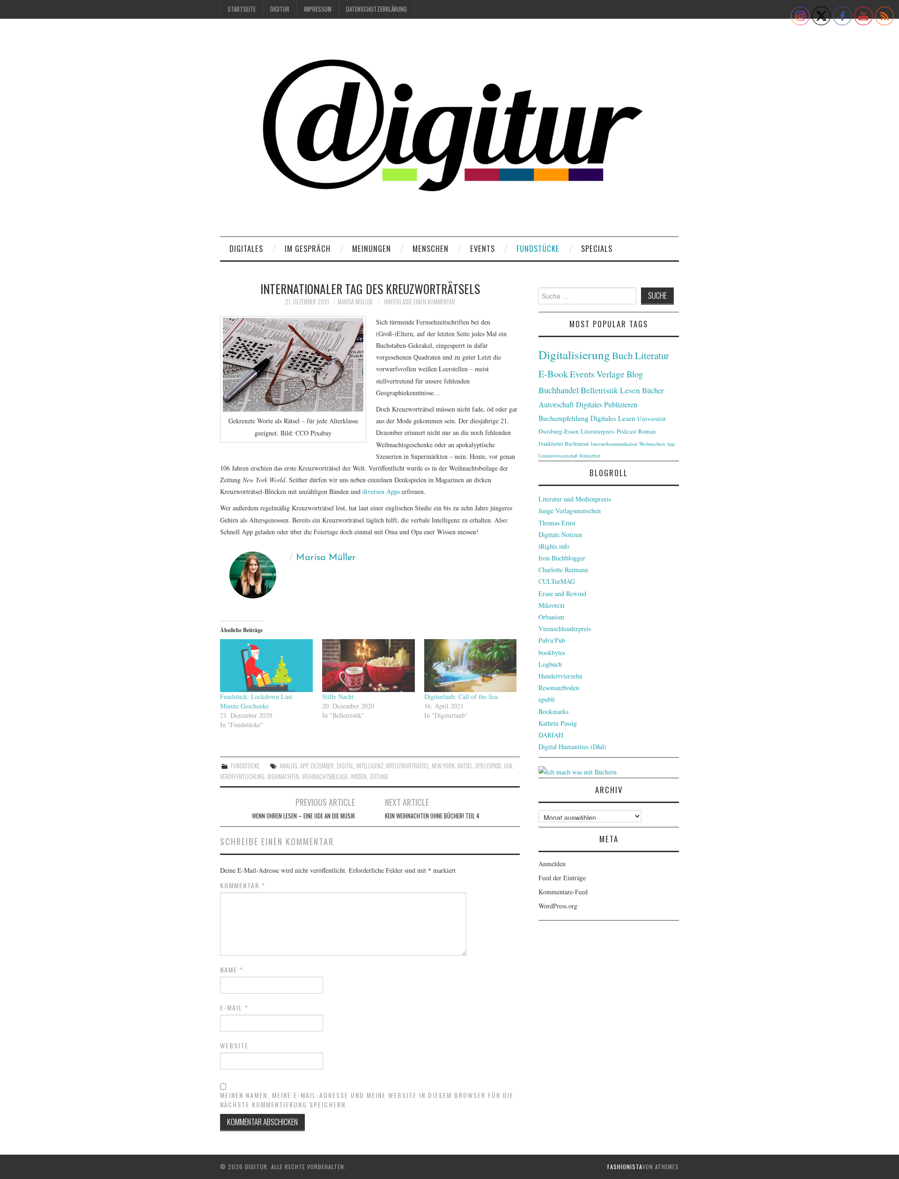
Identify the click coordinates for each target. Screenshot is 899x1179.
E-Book (553, 373)
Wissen (359, 776)
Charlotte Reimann (563, 569)
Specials (596, 248)
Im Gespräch (308, 248)
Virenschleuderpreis (564, 628)
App (304, 765)
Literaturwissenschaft (558, 455)
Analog (288, 765)
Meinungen (371, 248)
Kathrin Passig (557, 723)
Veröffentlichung (242, 776)
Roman (647, 431)
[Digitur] (449, 130)
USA (508, 765)
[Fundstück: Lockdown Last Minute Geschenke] (266, 665)
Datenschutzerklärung (376, 9)
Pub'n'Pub (551, 640)
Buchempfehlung (563, 418)
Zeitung (378, 776)
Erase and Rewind (562, 593)
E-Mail (234, 1007)
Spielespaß (488, 765)
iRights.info (553, 546)
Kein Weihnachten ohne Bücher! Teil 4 (432, 815)
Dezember (322, 765)
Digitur (279, 9)
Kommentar (242, 885)
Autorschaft (556, 404)
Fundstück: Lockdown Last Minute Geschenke (256, 701)
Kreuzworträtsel (407, 765)
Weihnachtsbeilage (325, 776)
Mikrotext (551, 605)
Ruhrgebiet (590, 455)
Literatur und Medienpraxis (574, 498)
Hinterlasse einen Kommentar (419, 301)
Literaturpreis (598, 431)
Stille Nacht (338, 696)
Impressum (318, 9)
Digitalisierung (574, 354)
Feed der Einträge (562, 877)
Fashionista (624, 1166)
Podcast (626, 431)
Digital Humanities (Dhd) (572, 746)
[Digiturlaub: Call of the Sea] (470, 665)
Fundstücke (538, 248)
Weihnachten (283, 776)
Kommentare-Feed (563, 891)
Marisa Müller (355, 301)
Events (482, 248)
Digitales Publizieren (606, 404)
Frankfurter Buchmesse (563, 443)
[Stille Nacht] (368, 665)
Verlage (611, 374)
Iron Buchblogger (561, 557)
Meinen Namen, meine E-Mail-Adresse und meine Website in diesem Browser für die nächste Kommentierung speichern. (367, 1100)
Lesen (630, 390)
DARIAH (550, 734)
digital (345, 765)
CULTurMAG (556, 581)
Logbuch (550, 664)
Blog (634, 374)
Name (231, 969)
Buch (622, 355)
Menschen (431, 248)
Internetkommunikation (614, 444)
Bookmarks (553, 711)
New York (443, 765)
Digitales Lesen (612, 418)
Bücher (653, 390)
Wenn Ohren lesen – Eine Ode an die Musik (303, 815)
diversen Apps (381, 491)
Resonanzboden (558, 687)
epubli (546, 699)
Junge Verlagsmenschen (569, 510)
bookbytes (551, 652)
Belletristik (599, 390)
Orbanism (551, 616)
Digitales (246, 248)
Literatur (652, 355)
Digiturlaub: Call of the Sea (461, 696)
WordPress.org (557, 905)
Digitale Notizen (560, 534)
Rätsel (464, 765)
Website (234, 1045)
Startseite (242, 9)
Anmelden (552, 863)
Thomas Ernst (556, 522)
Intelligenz (369, 765)
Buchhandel (558, 390)
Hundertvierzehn (560, 675)
